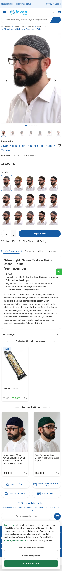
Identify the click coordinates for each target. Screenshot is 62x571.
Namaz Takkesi (28, 27)
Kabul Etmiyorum (31, 555)
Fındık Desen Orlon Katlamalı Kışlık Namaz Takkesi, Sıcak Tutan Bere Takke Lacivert (14, 459)
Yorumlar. (53, 251)
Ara (55, 19)
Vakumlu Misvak (10, 388)
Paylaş (43, 241)
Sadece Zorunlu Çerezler (31, 547)
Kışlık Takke (41, 27)
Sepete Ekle (40, 233)
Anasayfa (7, 27)
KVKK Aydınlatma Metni (15, 540)
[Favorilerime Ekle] (25, 398)
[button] (26, 126)
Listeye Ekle (10, 241)
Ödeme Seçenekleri (34, 251)
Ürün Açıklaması (11, 251)
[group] (31, 78)
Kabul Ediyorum (31, 563)
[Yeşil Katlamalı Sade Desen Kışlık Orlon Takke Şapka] (47, 432)
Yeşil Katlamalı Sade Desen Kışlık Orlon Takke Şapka (47, 458)
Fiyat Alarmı (28, 241)
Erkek (16, 27)
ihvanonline (7, 141)
